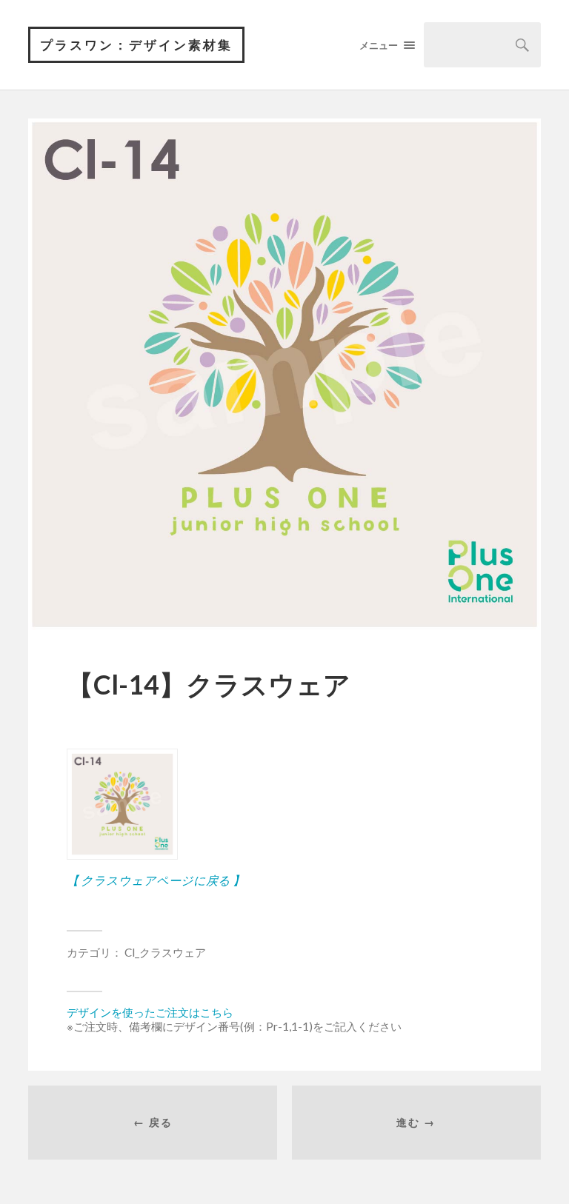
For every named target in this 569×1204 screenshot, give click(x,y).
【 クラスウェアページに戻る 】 (155, 880)
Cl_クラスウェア (165, 952)
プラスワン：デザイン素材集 (136, 45)
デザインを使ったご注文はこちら (150, 1012)
